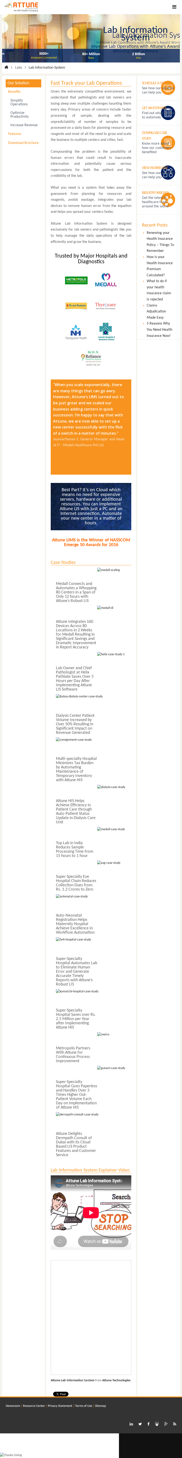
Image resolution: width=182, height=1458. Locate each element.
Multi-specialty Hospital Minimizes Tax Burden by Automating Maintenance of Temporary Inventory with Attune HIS (76, 769)
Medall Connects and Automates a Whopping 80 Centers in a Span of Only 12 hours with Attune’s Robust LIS (76, 592)
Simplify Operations (18, 102)
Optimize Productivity (19, 115)
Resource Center (34, 1406)
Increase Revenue (24, 125)
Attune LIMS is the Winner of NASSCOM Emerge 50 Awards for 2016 (91, 542)
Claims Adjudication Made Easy (156, 312)
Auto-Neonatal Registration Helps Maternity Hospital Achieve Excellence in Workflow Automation (75, 924)
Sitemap (100, 1406)
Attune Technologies (116, 1380)
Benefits (14, 92)
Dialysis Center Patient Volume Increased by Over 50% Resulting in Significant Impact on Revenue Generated (75, 724)
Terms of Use (83, 1406)
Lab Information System (47, 68)
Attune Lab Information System (72, 1380)
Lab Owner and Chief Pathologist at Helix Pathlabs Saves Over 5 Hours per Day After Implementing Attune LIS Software (75, 679)
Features (14, 134)
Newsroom (13, 1406)
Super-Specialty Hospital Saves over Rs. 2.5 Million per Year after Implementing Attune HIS (76, 1019)
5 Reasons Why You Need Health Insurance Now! (159, 330)
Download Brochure (23, 143)
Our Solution (18, 83)
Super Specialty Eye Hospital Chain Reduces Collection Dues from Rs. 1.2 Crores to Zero (76, 883)
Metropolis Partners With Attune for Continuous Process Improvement (73, 1054)
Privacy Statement (60, 1406)
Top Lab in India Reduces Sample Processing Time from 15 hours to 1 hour (74, 849)
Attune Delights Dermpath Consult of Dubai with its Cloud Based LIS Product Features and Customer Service (76, 1144)
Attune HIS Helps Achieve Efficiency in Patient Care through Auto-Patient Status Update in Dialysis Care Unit (76, 812)
